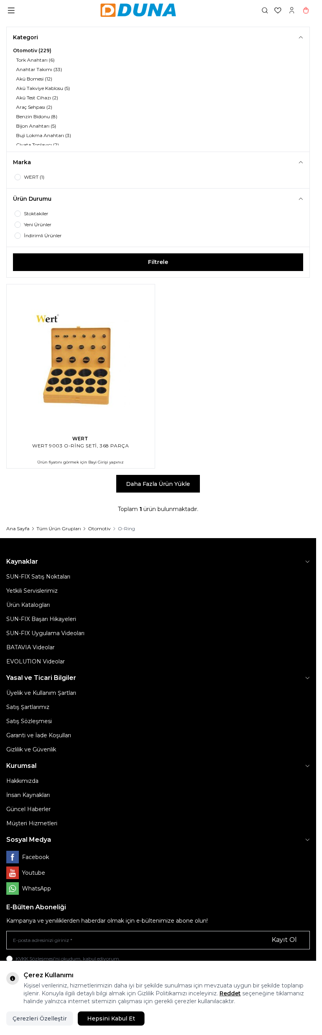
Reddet (230, 993)
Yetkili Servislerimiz (32, 590)
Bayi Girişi (98, 462)
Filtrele (158, 262)
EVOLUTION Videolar (35, 661)
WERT (80, 438)
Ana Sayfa (17, 528)
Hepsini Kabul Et (111, 1018)
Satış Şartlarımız (27, 707)
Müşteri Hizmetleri (31, 823)
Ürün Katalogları (28, 604)
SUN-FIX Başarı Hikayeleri (41, 619)
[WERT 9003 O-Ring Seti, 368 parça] (81, 358)
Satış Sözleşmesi (29, 721)
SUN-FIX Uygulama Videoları (45, 633)
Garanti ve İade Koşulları (38, 735)
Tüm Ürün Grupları (59, 528)
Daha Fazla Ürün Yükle (158, 483)
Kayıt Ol (284, 939)
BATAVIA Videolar (30, 647)
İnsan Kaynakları (28, 795)
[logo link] (138, 10)
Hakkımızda (22, 780)
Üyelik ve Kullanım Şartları (41, 692)
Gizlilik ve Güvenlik (31, 749)
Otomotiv (99, 528)
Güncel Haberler (28, 809)
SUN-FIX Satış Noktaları (38, 576)
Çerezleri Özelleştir (40, 1018)
